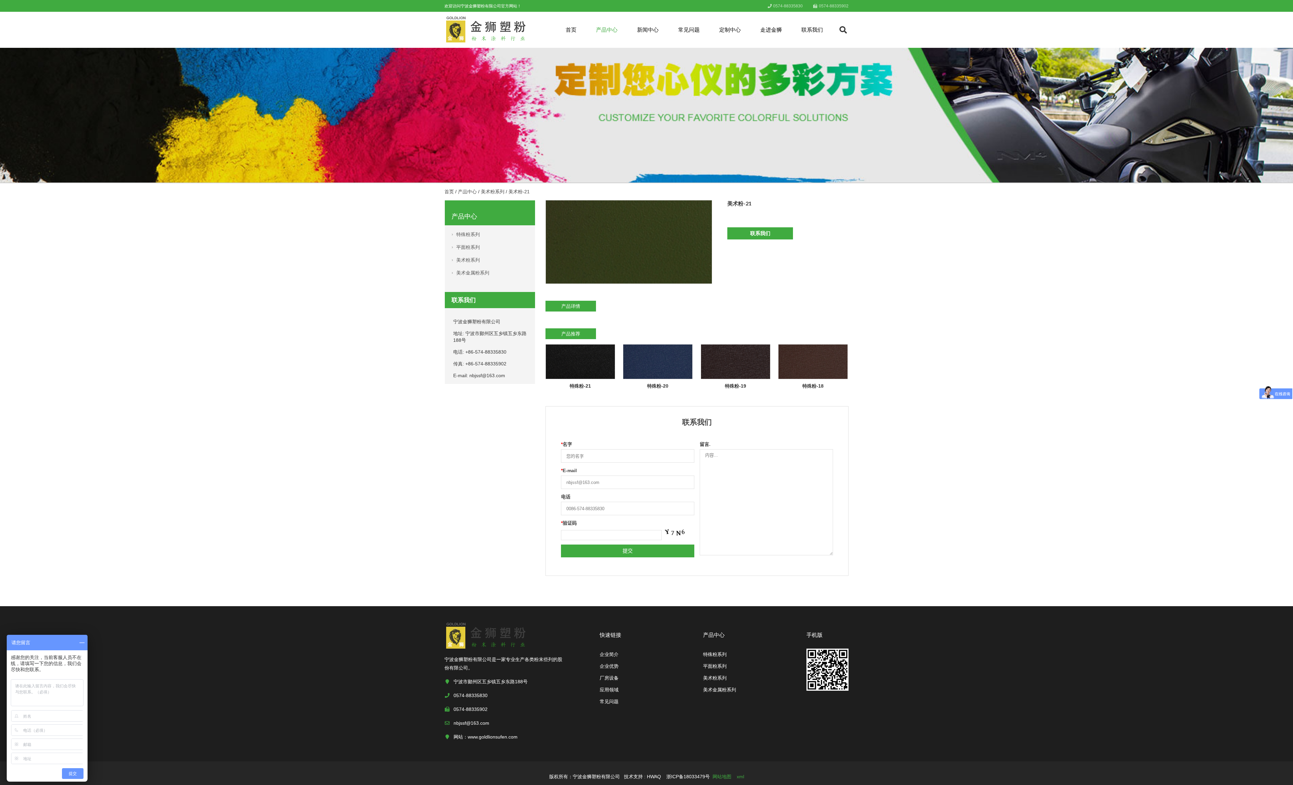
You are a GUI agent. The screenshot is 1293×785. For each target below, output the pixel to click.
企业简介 (609, 654)
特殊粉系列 (468, 234)
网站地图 (721, 776)
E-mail (569, 470)
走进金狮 (771, 30)
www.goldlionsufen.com (493, 737)
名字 (566, 444)
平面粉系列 (468, 247)
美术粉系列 (492, 191)
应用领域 (609, 689)
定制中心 (730, 30)
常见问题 (689, 30)
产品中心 (607, 30)
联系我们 (812, 30)
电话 (565, 496)
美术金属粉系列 (472, 272)
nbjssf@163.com (487, 375)
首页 (571, 30)
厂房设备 (609, 678)
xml (740, 776)
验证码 (569, 523)
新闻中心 (648, 30)
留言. (705, 444)
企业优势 (609, 666)
